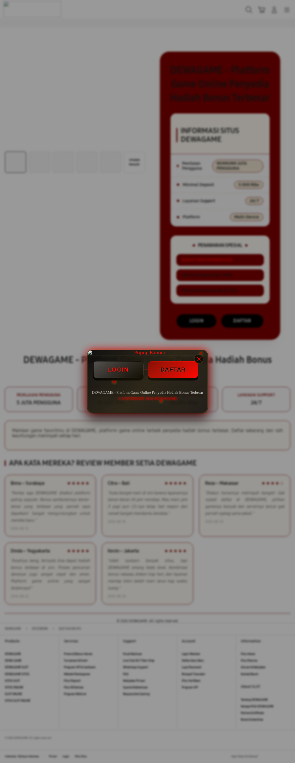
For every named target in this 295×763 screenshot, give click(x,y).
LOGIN (118, 369)
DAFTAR (173, 369)
